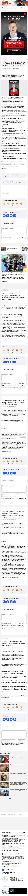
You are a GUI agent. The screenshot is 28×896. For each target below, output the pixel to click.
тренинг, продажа (5, 193)
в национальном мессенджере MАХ (12, 182)
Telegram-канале (15, 176)
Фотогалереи (11, 814)
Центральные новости (6, 58)
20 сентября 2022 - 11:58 (6, 68)
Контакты (19, 814)
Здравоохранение (5, 396)
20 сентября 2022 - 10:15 (6, 406)
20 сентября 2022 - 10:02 (6, 647)
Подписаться (19, 892)
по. (22, 164)
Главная (3, 814)
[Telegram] (11, 215)
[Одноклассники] (7, 215)
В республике (5, 290)
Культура (4, 508)
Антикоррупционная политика (9, 885)
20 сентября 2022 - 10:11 (6, 519)
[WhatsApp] (14, 215)
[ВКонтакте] (4, 215)
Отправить (21, 237)
